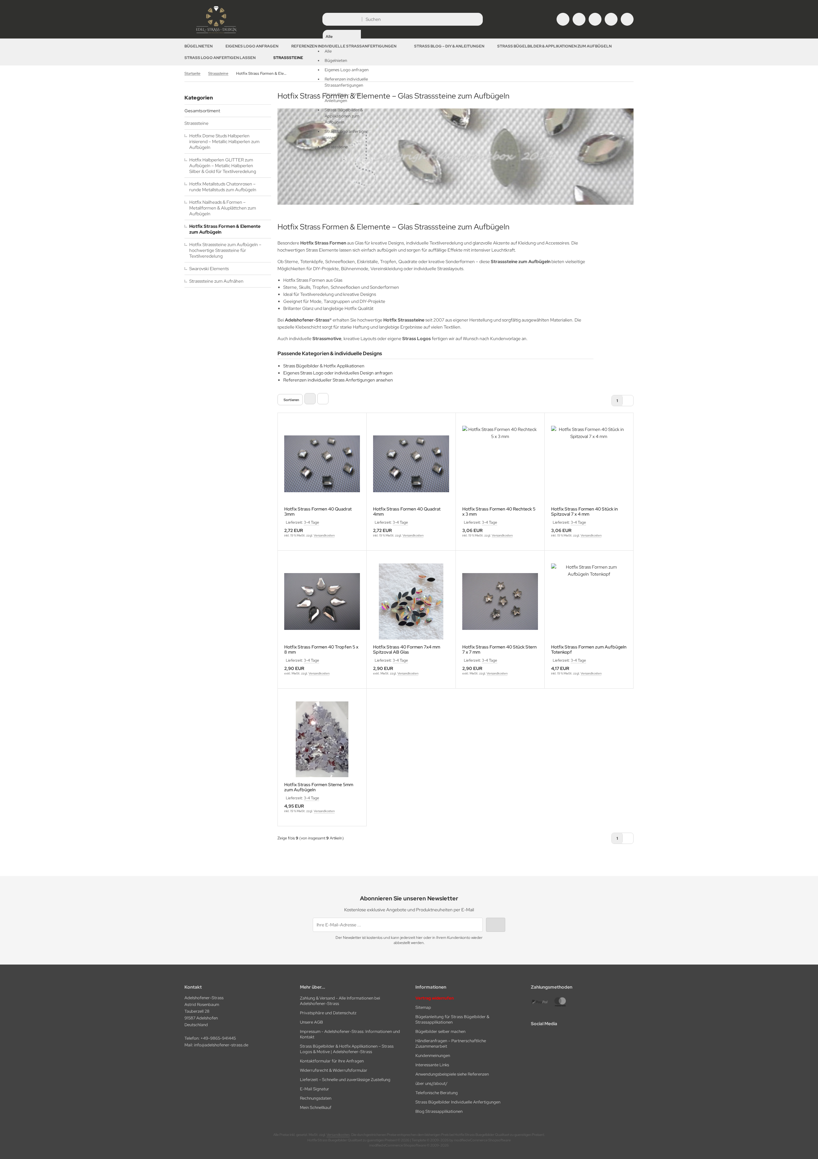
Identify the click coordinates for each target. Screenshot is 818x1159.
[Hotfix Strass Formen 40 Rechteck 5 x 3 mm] (500, 464)
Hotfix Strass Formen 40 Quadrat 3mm (318, 511)
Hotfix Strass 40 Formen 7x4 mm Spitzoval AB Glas (406, 649)
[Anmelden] (579, 19)
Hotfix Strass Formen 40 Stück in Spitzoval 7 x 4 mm (584, 511)
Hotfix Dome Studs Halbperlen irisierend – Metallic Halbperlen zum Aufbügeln (224, 141)
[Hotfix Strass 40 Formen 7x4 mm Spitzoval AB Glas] (411, 601)
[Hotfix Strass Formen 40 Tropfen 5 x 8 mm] (322, 601)
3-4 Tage (311, 522)
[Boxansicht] (310, 398)
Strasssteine (288, 57)
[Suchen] (476, 19)
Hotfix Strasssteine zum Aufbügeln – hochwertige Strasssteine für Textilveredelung (225, 250)
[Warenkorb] (611, 19)
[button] (342, 82)
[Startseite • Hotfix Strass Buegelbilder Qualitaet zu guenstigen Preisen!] (216, 34)
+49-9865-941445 (218, 1038)
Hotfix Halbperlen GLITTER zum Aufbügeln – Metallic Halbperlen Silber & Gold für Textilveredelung (222, 165)
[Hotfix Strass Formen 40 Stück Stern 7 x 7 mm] (500, 601)
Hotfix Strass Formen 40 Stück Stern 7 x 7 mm (499, 649)
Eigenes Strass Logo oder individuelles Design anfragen (338, 373)
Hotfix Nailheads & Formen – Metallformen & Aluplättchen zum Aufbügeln (222, 208)
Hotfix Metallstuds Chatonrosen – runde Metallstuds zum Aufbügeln (222, 187)
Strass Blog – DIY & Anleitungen (449, 46)
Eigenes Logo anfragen (252, 46)
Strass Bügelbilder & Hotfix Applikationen (323, 366)
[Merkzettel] (595, 19)
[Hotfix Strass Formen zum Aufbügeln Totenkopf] (589, 601)
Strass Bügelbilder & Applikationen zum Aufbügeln (554, 46)
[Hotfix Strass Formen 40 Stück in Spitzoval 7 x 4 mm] (589, 464)
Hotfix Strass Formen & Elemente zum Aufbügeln (224, 229)
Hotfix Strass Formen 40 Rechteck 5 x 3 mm (498, 511)
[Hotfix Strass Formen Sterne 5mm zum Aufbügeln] (322, 739)
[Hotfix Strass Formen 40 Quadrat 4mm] (411, 464)
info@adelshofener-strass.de (221, 1045)
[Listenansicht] (322, 398)
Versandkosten (324, 535)
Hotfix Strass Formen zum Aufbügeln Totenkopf (588, 649)
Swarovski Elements (209, 268)
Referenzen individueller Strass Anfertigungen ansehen (338, 380)
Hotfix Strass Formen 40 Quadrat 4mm (406, 511)
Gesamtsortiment (202, 111)
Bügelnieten (198, 46)
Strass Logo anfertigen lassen (220, 57)
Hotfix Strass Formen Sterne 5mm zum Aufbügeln (318, 787)
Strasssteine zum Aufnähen (216, 281)
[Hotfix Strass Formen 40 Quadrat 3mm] (322, 464)
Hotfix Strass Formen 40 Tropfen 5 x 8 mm (321, 649)
